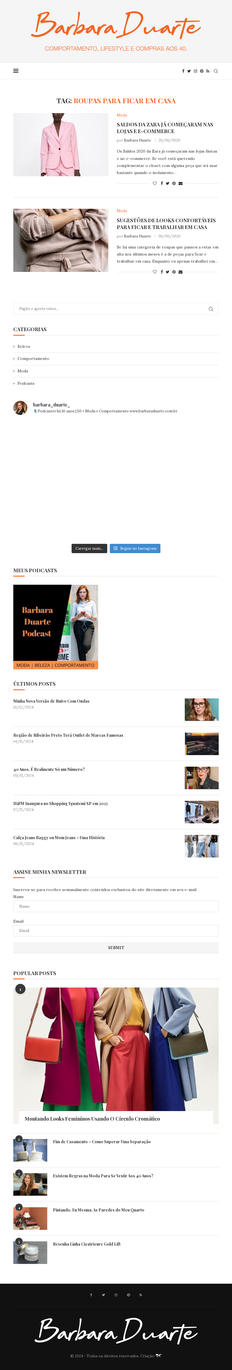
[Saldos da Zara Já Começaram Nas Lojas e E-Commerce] (60, 144)
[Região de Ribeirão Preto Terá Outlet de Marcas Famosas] (202, 744)
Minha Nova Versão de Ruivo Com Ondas (51, 701)
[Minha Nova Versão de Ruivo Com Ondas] (202, 709)
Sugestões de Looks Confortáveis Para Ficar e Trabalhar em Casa (166, 223)
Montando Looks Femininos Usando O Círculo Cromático (92, 1118)
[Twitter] (189, 71)
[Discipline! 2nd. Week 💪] (116, 440)
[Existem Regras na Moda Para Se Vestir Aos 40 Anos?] (30, 1184)
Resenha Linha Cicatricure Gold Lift (87, 1244)
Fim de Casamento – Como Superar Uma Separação (102, 1141)
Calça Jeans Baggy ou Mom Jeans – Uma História (59, 837)
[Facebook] (183, 71)
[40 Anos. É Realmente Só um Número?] (202, 778)
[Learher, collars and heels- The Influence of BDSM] (116, 480)
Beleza (24, 346)
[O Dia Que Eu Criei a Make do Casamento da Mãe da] (116, 520)
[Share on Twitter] (167, 183)
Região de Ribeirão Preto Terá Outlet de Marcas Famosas (68, 735)
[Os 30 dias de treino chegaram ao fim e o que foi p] (46, 440)
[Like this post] (155, 183)
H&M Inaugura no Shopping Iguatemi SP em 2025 (60, 803)
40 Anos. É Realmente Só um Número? (49, 769)
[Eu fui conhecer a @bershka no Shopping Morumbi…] (185, 480)
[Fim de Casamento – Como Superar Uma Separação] (30, 1150)
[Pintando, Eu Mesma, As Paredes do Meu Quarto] (30, 1218)
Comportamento (33, 358)
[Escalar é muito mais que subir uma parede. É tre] (185, 520)
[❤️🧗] (185, 440)
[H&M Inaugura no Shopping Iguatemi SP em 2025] (202, 812)
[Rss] (207, 71)
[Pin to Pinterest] (174, 183)
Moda (23, 370)
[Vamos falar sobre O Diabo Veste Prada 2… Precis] (46, 480)
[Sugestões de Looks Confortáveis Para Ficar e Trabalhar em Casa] (60, 240)
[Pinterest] (201, 71)
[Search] (216, 71)
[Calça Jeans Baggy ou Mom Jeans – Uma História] (202, 846)
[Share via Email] (180, 183)
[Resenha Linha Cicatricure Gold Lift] (30, 1252)
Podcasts (26, 383)
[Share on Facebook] (162, 183)
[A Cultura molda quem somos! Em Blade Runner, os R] (46, 520)
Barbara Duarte (137, 140)
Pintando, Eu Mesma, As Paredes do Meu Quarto (98, 1210)
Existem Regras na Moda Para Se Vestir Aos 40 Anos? (103, 1175)
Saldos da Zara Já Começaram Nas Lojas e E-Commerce (165, 128)
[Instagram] (195, 71)
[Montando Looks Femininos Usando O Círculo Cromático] (116, 1056)
